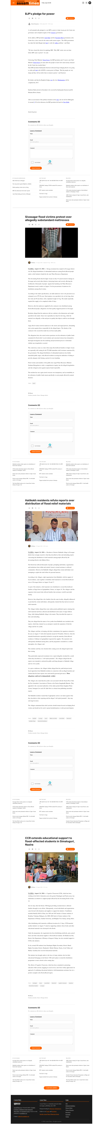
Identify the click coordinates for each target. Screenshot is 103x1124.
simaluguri (35, 983)
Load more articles (51, 1087)
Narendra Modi (59, 38)
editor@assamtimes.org (23, 1116)
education (71, 983)
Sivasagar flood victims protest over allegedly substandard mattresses (76, 181)
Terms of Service (70, 1110)
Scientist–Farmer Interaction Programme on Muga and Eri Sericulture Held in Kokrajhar (77, 821)
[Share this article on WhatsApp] (29, 18)
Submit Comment (36, 168)
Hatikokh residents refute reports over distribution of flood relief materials (77, 186)
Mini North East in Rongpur (19, 180)
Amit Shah (47, 38)
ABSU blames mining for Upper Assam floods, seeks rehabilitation (77, 195)
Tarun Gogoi (46, 60)
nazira (34, 383)
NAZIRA (31, 269)
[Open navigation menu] (13, 2)
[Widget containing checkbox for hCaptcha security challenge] (41, 162)
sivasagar (40, 718)
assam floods (61, 718)
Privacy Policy (69, 1108)
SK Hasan (33, 262)
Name (31, 133)
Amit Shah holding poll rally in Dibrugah (21, 194)
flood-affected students (33, 985)
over (51, 80)
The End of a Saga (43, 193)
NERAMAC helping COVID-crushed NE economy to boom (50, 186)
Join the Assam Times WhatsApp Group (49, 1114)
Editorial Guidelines (70, 1106)
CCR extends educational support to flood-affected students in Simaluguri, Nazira (76, 190)
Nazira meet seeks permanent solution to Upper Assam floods (77, 200)
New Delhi (66, 102)
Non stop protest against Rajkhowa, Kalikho (22, 184)
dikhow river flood (53, 718)
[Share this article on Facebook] (32, 18)
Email (34, 141)
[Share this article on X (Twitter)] (35, 18)
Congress (53, 32)
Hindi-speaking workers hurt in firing (21, 187)
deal (47, 43)
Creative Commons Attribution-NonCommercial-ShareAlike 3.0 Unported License (24, 1109)
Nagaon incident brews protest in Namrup (48, 197)
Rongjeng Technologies (55, 1108)
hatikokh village (32, 721)
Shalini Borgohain (35, 24)
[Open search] (86, 2)
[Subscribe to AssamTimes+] (89, 2)
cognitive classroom (62, 983)
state (57, 99)
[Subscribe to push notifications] (83, 2)
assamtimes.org (23, 1113)
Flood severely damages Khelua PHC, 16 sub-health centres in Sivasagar (24, 479)
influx (56, 43)
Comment (32, 148)
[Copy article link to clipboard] (39, 18)
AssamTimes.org (18, 1107)
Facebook (54, 1111)
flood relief (69, 718)
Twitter (47, 1111)
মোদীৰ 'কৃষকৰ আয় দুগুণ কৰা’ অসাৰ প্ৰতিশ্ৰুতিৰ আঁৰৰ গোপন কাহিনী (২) (51, 181)
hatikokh (34, 718)
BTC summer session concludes (46, 190)
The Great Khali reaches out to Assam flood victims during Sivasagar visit (24, 484)
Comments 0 (71, 18)
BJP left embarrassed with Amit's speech (21, 190)
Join (67, 1103)
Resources (68, 1112)
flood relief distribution (42, 721)
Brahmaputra (61, 80)
